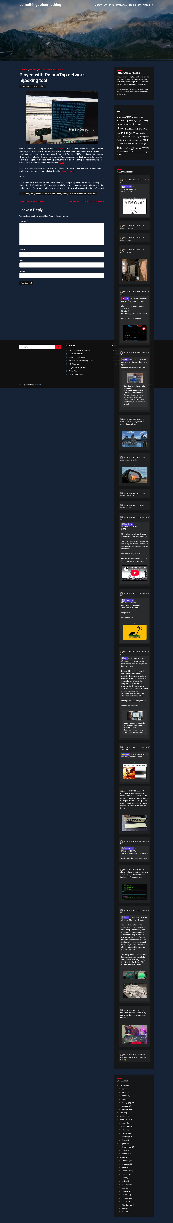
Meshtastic (132, 937)
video (125, 152)
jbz (126, 658)
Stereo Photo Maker (76, 374)
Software (42, 70)
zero (94, 194)
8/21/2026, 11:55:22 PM (129, 527)
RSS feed (142, 82)
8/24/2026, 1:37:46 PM (136, 238)
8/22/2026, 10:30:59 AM (139, 298)
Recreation (123, 1120)
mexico (142, 133)
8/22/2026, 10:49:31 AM (137, 457)
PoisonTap (72, 194)
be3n (43, 86)
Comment (23, 221)
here (62, 163)
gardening (125, 1133)
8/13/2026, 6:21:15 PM (136, 791)
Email (22, 260)
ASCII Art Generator (76, 354)
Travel (124, 1140)
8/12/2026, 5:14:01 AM (136, 870)
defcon (144, 117)
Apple (129, 116)
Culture (122, 1085)
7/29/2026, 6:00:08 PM (137, 658)
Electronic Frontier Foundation (79, 350)
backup (138, 117)
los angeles (128, 133)
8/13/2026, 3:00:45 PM (128, 851)
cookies (38, 194)
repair (140, 140)
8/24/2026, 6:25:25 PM (136, 226)
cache (32, 194)
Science (124, 1191)
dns (43, 194)
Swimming (125, 1137)
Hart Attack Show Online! (32, 201)
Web (61, 70)
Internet (124, 1174)
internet (129, 124)
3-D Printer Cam (74, 364)
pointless (147, 137)
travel (145, 148)
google (138, 121)
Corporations (126, 1147)
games (129, 121)
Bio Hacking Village (138, 962)
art (135, 117)
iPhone (121, 128)
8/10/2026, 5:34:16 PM (139, 917)
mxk (126, 359)
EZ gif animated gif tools (77, 367)
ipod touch (131, 129)
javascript (51, 194)
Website (22, 271)
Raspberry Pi (126, 1184)
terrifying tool (59, 148)
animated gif (121, 117)
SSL (139, 144)
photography (138, 136)
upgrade (120, 152)
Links (121, 1113)
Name (22, 250)
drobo (119, 121)
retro (123, 1188)
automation (126, 1164)
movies (120, 136)
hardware (23, 70)
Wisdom (124, 1154)
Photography (126, 1102)
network (58, 194)
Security (33, 70)
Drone (124, 1167)
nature (130, 137)
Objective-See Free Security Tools (81, 361)
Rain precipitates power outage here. (86, 201)
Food (123, 120)
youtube (119, 154)
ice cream (126, 1126)
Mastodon (132, 84)
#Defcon (124, 920)
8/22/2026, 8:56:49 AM (138, 359)
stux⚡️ (127, 754)
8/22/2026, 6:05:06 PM (136, 419)
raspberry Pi (81, 194)
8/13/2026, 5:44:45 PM (140, 754)
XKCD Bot (128, 187)
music (125, 137)
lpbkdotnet (128, 524)
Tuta (126, 298)
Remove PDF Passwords (77, 357)
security (89, 194)
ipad (139, 124)
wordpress (146, 152)
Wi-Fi (123, 1212)
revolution (125, 1106)
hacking (144, 121)
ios (135, 124)
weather (139, 152)
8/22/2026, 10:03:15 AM (137, 493)
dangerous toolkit (67, 171)
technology (53, 70)
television (138, 148)
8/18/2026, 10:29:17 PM (129, 603)
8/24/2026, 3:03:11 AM (136, 250)
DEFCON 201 (129, 600)
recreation (134, 140)
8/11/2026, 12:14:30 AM (137, 1055)
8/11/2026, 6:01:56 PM (136, 1010)
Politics (119, 140)
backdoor (26, 194)
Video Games (132, 152)
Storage (124, 1202)
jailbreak (140, 128)
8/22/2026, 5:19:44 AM (136, 505)
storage (143, 144)
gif (46, 194)
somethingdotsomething (40, 4)
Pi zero (64, 194)
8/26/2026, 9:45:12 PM (128, 189)
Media (137, 133)
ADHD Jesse (129, 848)
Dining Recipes (74, 371)
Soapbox (123, 1143)
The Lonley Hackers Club (130, 954)
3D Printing (126, 1161)
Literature (125, 1092)
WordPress (38, 384)
